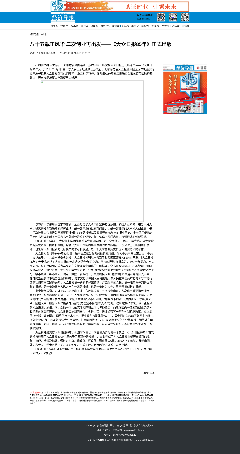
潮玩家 (176, 26)
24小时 (74, 26)
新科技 (125, 26)
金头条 (54, 26)
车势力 (145, 26)
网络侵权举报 (143, 19)
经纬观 (84, 26)
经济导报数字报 (145, 15)
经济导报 (34, 34)
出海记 (135, 26)
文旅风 (165, 26)
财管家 (116, 26)
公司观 (94, 26)
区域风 (185, 26)
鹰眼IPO (105, 26)
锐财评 (64, 26)
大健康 (155, 26)
